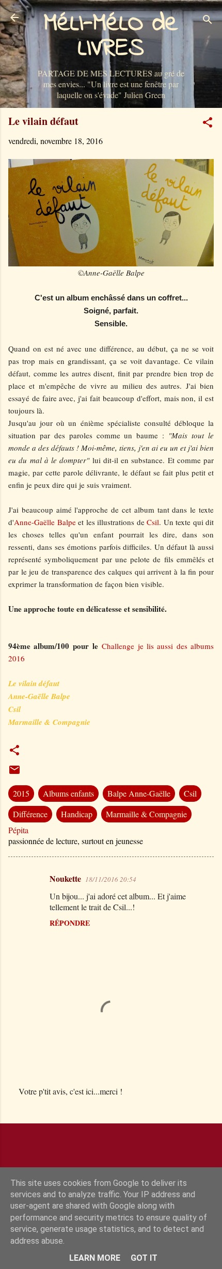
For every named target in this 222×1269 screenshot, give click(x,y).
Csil (152, 522)
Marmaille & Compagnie (146, 813)
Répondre (70, 922)
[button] (207, 124)
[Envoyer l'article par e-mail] (14, 772)
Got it (144, 1258)
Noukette (65, 878)
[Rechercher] (207, 21)
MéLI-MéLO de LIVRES (111, 36)
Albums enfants (68, 793)
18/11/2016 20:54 (110, 879)
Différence (30, 813)
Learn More (94, 1258)
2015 (21, 793)
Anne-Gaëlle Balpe (45, 522)
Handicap (76, 813)
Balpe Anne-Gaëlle (138, 793)
